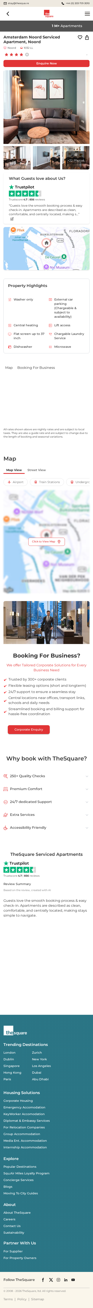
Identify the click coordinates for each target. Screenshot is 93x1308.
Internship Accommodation (25, 1147)
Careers (9, 1219)
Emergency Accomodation (24, 1107)
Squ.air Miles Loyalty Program (26, 1173)
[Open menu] (87, 14)
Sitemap (37, 1299)
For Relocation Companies (24, 1127)
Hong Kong (12, 1072)
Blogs (7, 1187)
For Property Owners (19, 1258)
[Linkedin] (66, 1279)
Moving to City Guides (20, 1193)
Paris (7, 1079)
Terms (8, 1299)
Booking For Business (36, 368)
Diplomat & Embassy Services (26, 1121)
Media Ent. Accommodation (25, 1141)
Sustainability (13, 1233)
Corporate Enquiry (28, 729)
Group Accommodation (21, 1134)
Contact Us (12, 1226)
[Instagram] (58, 1279)
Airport (18, 482)
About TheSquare (17, 1213)
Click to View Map (43, 541)
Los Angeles (41, 1066)
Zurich (37, 1053)
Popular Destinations (19, 1167)
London (9, 1053)
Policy (22, 1299)
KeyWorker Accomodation (24, 1114)
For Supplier (13, 1251)
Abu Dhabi (40, 1079)
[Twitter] (51, 1279)
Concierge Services (18, 1180)
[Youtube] (73, 1279)
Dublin (8, 1059)
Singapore (11, 1066)
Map (9, 368)
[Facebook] (43, 1279)
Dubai (36, 1072)
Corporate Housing (18, 1101)
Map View (14, 470)
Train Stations (49, 482)
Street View (36, 470)
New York (39, 1059)
